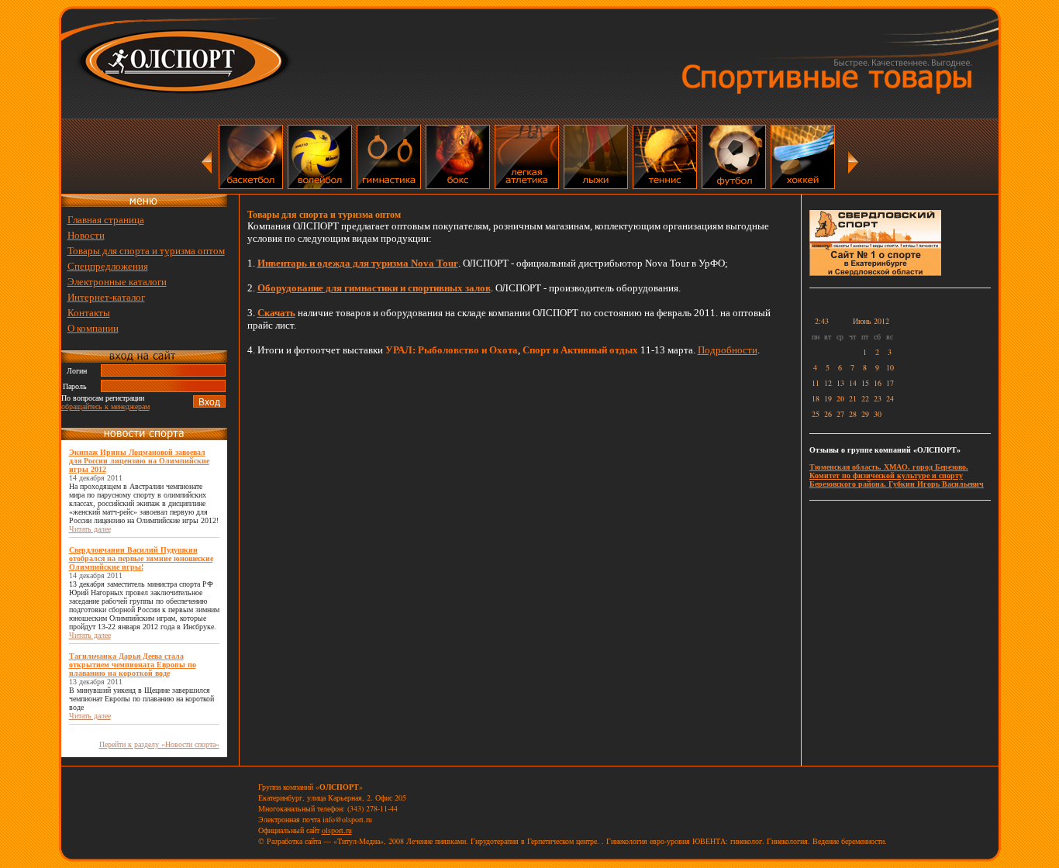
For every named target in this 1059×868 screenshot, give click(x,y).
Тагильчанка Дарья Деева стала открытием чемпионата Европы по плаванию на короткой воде (132, 664)
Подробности (727, 350)
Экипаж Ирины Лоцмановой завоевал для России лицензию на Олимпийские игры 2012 (139, 461)
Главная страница (105, 220)
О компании (93, 328)
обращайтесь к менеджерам (105, 406)
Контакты (88, 313)
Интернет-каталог (106, 297)
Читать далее (90, 529)
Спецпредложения (107, 266)
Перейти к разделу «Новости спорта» (159, 744)
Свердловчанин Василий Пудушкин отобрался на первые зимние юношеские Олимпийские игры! (141, 558)
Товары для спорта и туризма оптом (146, 251)
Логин (77, 371)
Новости (86, 235)
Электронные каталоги (117, 282)
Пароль (75, 386)
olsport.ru (337, 830)
